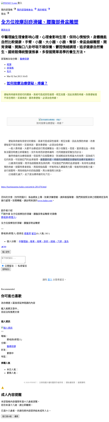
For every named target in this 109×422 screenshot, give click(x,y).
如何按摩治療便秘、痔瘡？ (27, 83)
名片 (9, 71)
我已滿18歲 (7, 416)
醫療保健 (24, 59)
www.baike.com (44, 200)
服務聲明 (81, 382)
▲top (3, 246)
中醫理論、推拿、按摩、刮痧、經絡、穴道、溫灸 (44, 241)
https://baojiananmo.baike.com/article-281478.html (23, 187)
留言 (34, 233)
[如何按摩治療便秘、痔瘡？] (50, 120)
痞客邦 (27, 233)
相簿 (9, 64)
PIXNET (33, 382)
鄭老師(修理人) (8, 217)
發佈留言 (6, 269)
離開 (16, 416)
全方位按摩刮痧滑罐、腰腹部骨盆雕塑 (39, 22)
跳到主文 (5, 30)
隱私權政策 (70, 382)
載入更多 (6, 252)
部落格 (10, 68)
